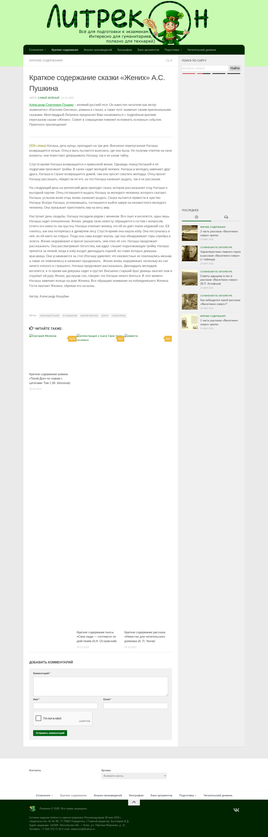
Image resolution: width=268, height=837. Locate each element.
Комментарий (41, 673)
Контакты (35, 770)
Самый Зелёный (48, 97)
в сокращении (70, 315)
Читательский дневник (201, 49)
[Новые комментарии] (226, 217)
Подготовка (172, 49)
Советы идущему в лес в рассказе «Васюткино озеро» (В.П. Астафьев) (219, 279)
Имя (36, 699)
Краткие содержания (65, 49)
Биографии (125, 49)
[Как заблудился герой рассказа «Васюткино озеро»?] (190, 302)
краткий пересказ (89, 315)
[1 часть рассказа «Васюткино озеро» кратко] (190, 322)
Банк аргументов (148, 49)
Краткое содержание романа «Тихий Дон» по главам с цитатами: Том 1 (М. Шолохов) (49, 378)
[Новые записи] (196, 217)
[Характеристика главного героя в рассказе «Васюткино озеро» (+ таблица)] (190, 253)
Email (107, 699)
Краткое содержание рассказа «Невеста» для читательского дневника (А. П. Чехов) (144, 637)
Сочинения (36, 49)
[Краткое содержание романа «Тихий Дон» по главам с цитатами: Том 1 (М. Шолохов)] (53, 351)
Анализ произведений (98, 49)
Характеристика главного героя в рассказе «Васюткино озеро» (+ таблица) (220, 255)
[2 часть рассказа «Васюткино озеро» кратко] (190, 233)
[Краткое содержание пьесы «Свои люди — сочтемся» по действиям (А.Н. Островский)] (100, 480)
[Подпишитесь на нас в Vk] (236, 810)
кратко (105, 315)
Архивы (106, 770)
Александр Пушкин (49, 315)
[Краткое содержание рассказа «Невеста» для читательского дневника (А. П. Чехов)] (148, 480)
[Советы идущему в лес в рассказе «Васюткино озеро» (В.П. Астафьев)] (190, 278)
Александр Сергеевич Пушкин (51, 104)
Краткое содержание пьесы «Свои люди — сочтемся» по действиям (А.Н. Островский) (97, 637)
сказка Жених (119, 315)
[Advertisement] (211, 134)
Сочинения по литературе (216, 247)
